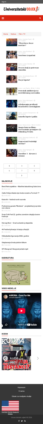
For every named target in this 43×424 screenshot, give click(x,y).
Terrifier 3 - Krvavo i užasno (27, 154)
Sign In (4, 2)
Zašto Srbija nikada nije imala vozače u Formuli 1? (20, 193)
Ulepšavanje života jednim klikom (14, 242)
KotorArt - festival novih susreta (14, 199)
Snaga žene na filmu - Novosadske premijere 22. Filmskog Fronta (29, 129)
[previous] (5, 358)
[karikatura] (16, 274)
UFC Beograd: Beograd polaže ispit (15, 249)
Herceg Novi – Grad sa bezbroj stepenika (17, 223)
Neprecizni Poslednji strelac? (27, 142)
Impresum (21, 387)
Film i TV (22, 34)
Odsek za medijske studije (21, 396)
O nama (21, 391)
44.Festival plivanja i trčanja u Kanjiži (15, 229)
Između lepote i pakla (27, 116)
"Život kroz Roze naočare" (25, 44)
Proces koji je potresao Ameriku (28, 69)
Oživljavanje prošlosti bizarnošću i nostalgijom (29, 105)
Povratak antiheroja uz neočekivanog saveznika (29, 91)
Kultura (13, 34)
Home (5, 34)
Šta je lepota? (24, 80)
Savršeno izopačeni (26, 55)
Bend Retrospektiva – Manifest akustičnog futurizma (21, 186)
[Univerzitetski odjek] (21, 9)
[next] (37, 358)
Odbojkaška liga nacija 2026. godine (15, 236)
